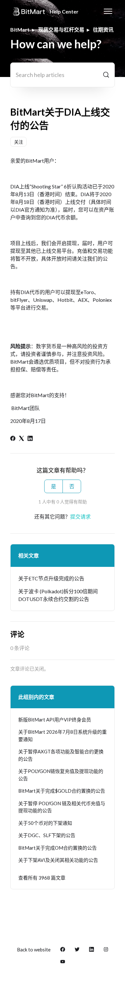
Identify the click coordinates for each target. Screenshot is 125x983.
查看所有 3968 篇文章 (41, 878)
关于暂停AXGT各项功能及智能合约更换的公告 (61, 755)
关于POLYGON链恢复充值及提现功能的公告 (60, 774)
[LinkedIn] (30, 439)
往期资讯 (103, 29)
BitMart (19, 29)
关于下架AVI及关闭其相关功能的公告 (58, 860)
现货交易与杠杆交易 (61, 29)
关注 (18, 142)
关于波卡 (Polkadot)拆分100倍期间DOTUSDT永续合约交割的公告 (58, 595)
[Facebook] (12, 439)
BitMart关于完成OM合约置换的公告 (57, 848)
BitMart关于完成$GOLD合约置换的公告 (61, 791)
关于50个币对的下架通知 (45, 823)
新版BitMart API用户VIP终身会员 (54, 719)
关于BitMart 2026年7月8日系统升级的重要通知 (62, 735)
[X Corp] (21, 439)
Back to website (34, 949)
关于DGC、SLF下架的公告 (46, 835)
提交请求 (80, 516)
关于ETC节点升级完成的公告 (51, 578)
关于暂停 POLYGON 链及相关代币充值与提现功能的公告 (61, 807)
